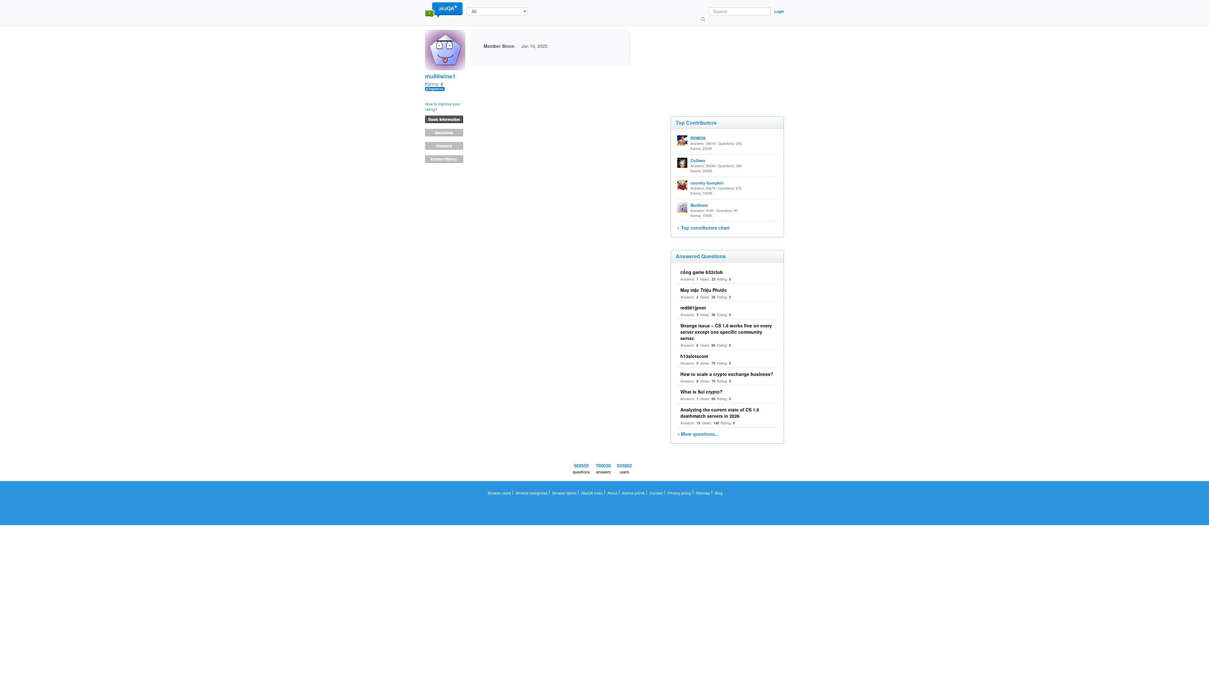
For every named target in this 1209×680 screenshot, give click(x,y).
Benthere (699, 205)
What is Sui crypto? (701, 391)
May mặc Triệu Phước (703, 290)
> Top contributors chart (703, 227)
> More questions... (697, 434)
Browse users (499, 493)
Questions (444, 132)
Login (779, 11)
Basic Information (444, 119)
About (612, 493)
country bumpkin (707, 183)
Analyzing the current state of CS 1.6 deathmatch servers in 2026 (719, 412)
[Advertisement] (718, 61)
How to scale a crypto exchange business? (726, 374)
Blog (719, 493)
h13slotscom (694, 356)
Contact (656, 493)
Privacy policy (679, 493)
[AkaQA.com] (444, 9)
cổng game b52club (701, 272)
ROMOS (698, 138)
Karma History (444, 159)
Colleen (697, 160)
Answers (444, 146)
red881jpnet (693, 307)
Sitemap (703, 493)
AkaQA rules (592, 493)
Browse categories (532, 493)
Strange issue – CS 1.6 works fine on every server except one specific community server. (726, 331)
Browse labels (564, 493)
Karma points (633, 493)
